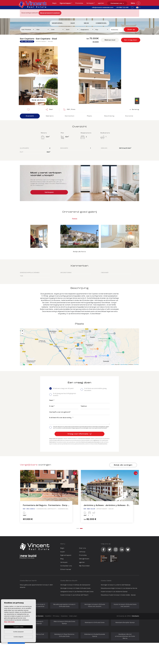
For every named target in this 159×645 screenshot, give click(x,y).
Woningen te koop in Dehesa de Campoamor (75, 585)
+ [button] (22, 331)
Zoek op (131, 29)
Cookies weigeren (18, 637)
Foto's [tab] (74, 218)
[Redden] (29, 109)
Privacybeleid (58, 428)
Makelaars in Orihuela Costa (94, 622)
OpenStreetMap (124, 364)
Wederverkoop (58, 23)
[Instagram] (115, 549)
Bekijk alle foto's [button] (79, 251)
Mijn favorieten (84, 566)
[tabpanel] (49, 498)
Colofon (48, 616)
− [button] (22, 333)
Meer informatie (9, 622)
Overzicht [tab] (30, 116)
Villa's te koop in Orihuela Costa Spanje (64, 622)
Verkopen (90, 3)
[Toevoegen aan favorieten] (75, 473)
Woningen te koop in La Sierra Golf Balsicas (115, 585)
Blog (61, 559)
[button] (49, 109)
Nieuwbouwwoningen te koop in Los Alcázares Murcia (119, 588)
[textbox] (28, 29)
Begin (54, 3)
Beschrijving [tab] (109, 116)
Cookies (64, 616)
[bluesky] (127, 549)
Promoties (79, 3)
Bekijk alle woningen (123, 465)
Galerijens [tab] (50, 116)
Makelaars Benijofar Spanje (125, 622)
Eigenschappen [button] (65, 3)
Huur (73, 23)
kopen (62, 552)
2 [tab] (81, 528)
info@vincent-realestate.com (102, 7)
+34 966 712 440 (122, 7)
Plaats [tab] (89, 116)
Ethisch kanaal (65, 569)
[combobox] (27, 29)
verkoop (82, 552)
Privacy (56, 616)
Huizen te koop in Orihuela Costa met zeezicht (125, 605)
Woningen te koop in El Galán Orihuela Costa (75, 588)
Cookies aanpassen (18, 631)
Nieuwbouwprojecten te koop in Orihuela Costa (64, 605)
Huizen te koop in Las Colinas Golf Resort (74, 595)
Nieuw (86, 23)
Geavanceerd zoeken (50, 13)
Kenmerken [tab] (69, 116)
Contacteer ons (117, 3)
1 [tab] (77, 528)
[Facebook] (103, 549)
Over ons (82, 548)
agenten (101, 3)
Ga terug (135, 109)
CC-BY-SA (136, 364)
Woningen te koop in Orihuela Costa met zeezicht (94, 605)
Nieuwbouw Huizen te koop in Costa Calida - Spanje (118, 595)
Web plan (73, 616)
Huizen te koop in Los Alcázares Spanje (114, 591)
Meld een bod (110, 40)
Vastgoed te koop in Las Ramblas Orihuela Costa (76, 591)
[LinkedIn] (121, 549)
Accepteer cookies (18, 627)
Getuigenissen (84, 559)
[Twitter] (109, 549)
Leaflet (112, 364)
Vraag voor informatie (78, 434)
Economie (129, 116)
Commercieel (101, 23)
